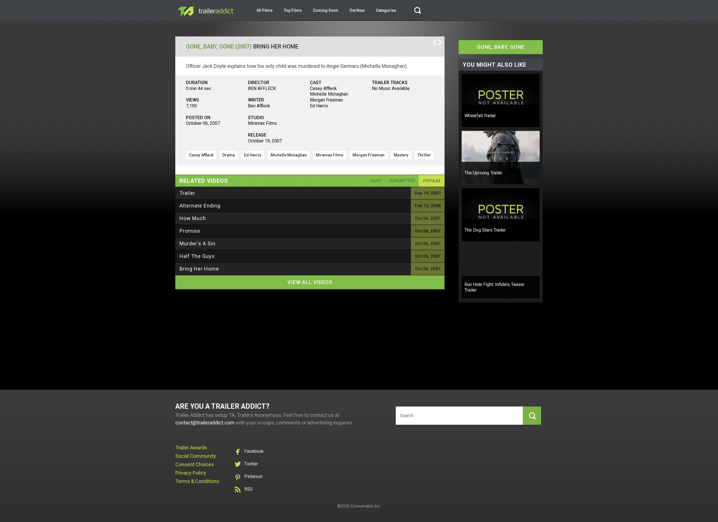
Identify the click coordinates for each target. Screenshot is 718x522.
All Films (265, 10)
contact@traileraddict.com (204, 423)
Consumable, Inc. (366, 506)
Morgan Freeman (369, 155)
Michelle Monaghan (289, 155)
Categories (386, 10)
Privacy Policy (190, 473)
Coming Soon (325, 10)
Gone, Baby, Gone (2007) (219, 46)
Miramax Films (329, 155)
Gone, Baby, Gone (500, 47)
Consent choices (194, 464)
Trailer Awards (191, 448)
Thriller (424, 155)
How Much (193, 218)
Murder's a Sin (197, 243)
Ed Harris (252, 155)
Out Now (357, 10)
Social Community (195, 456)
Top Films (293, 10)
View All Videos (309, 282)
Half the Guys (197, 256)
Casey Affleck (201, 155)
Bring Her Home (199, 269)
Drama (228, 155)
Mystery (401, 155)
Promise (190, 231)
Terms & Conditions (197, 481)
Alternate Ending (200, 206)
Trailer (187, 193)
